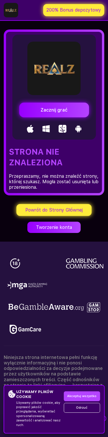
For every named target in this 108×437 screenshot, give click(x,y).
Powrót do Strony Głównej (54, 210)
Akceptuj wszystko (81, 396)
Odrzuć (82, 408)
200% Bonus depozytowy (73, 10)
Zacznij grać (54, 110)
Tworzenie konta (54, 227)
